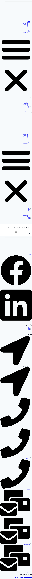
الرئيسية (29, 97)
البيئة (27, 26)
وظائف (29, 107)
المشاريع (29, 21)
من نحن (29, 98)
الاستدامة (28, 22)
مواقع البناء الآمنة (25, 25)
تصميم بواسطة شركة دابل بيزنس (23, 577)
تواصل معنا (28, 30)
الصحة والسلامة (26, 24)
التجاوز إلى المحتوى (29, 0)
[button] (16, 65)
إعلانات (29, 106)
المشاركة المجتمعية (25, 23)
